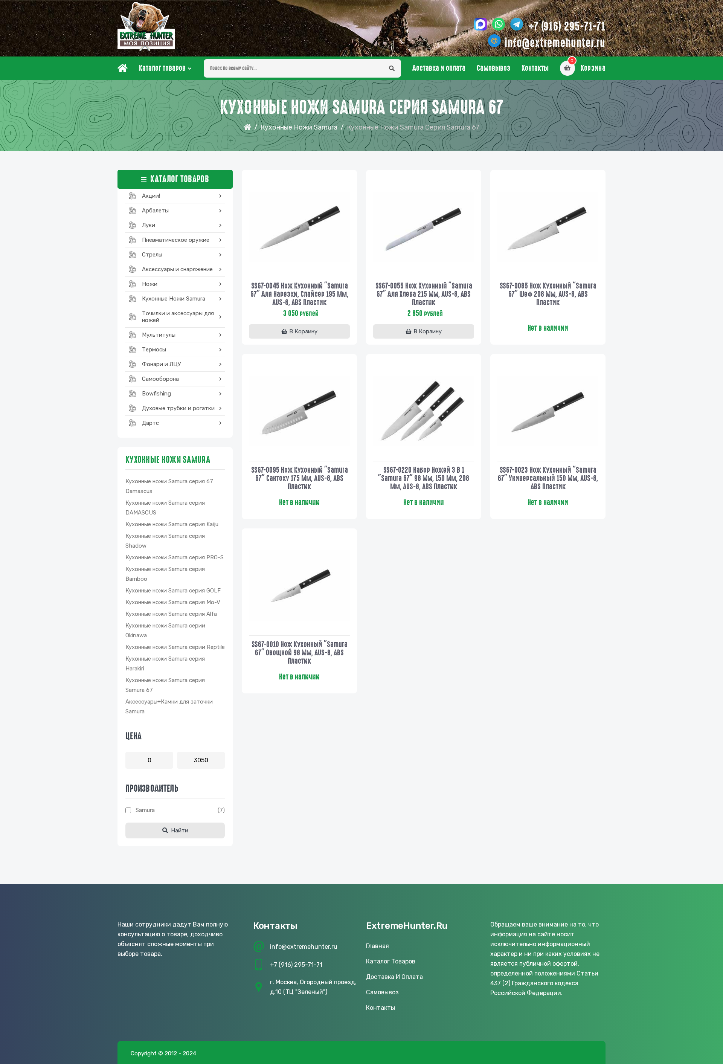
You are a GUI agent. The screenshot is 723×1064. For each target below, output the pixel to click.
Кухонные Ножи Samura (299, 127)
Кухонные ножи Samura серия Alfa (171, 614)
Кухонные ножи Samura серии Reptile (175, 647)
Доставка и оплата (438, 68)
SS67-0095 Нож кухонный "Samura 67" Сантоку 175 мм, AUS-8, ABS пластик (299, 478)
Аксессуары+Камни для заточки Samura (169, 706)
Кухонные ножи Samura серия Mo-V (172, 602)
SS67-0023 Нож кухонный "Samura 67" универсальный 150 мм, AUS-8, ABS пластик (548, 478)
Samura (145, 810)
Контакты (535, 68)
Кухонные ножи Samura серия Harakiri (165, 663)
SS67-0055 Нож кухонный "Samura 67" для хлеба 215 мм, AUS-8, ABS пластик (423, 294)
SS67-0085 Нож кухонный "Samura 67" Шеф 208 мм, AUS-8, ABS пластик (548, 294)
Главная (377, 946)
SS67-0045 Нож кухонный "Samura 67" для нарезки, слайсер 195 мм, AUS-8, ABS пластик (299, 294)
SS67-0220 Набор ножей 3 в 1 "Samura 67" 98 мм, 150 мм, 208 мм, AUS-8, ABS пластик (423, 478)
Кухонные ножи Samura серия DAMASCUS (165, 507)
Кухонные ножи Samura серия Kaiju (171, 524)
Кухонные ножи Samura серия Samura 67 (165, 685)
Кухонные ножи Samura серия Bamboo (165, 574)
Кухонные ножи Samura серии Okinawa (165, 630)
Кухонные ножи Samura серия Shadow (165, 541)
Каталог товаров (162, 68)
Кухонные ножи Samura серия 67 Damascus (169, 486)
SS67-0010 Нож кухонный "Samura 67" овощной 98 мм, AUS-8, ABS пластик (300, 652)
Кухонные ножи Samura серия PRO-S (174, 557)
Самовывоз (493, 68)
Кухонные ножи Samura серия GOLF (173, 590)
